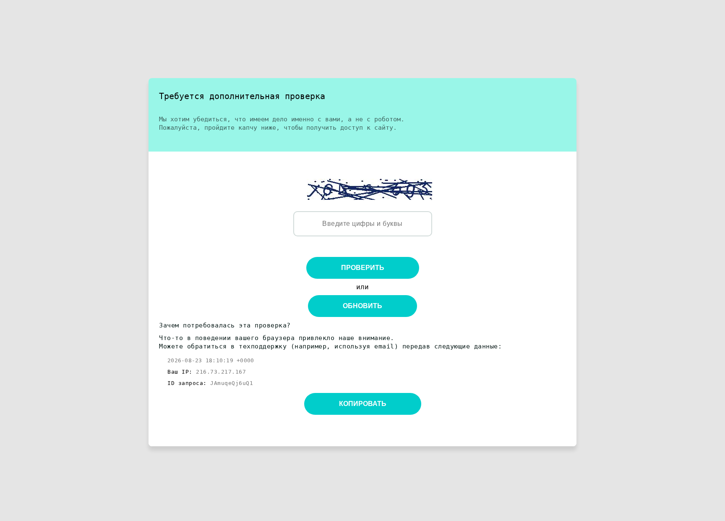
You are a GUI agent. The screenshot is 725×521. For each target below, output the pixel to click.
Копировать (362, 403)
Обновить (362, 305)
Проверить (362, 267)
